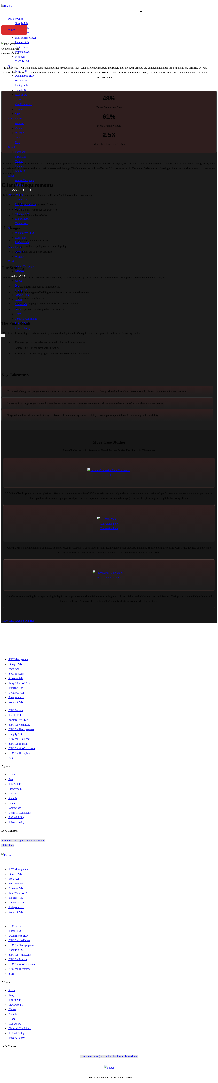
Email (11, 175)
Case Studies (21, 190)
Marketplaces (15, 118)
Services (18, 13)
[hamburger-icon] (141, 11)
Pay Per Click (15, 18)
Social (11, 147)
